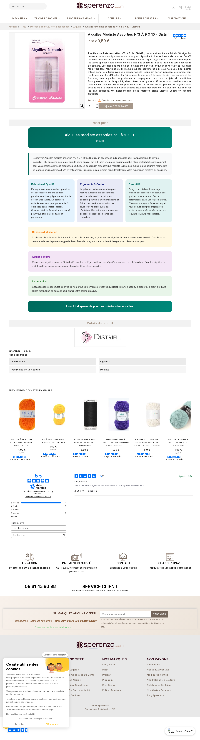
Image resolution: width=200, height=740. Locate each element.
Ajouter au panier (117, 106)
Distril (105, 669)
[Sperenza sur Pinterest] (173, 586)
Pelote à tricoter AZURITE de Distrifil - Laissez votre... (22, 442)
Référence (14, 351)
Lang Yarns (108, 664)
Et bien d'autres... (112, 690)
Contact (123, 563)
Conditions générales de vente (76, 674)
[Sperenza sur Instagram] (166, 586)
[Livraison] (76, 557)
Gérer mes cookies (69, 695)
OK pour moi (52, 724)
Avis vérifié (187, 476)
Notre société (71, 659)
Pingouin (107, 680)
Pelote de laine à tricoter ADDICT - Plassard (178, 442)
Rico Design (109, 685)
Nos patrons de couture (161, 680)
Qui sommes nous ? (69, 680)
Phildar (106, 674)
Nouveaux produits (158, 669)
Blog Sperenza (155, 695)
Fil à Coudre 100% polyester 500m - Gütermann (84, 442)
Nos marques (114, 659)
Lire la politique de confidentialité (20, 714)
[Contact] (30, 557)
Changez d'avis (170, 563)
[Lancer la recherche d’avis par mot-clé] (64, 535)
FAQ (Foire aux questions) (73, 685)
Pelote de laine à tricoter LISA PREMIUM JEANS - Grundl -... (116, 442)
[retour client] (170, 557)
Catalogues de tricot (159, 685)
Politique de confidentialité (74, 690)
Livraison (29, 563)
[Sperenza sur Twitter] (151, 586)
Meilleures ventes (157, 674)
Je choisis (19, 724)
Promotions (153, 664)
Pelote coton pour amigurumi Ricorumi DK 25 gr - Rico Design (147, 442)
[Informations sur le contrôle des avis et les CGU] (52, 491)
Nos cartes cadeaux (159, 690)
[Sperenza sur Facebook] (158, 586)
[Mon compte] (174, 8)
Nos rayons (158, 659)
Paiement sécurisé (76, 563)
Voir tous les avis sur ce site (38, 497)
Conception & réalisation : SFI (100, 709)
